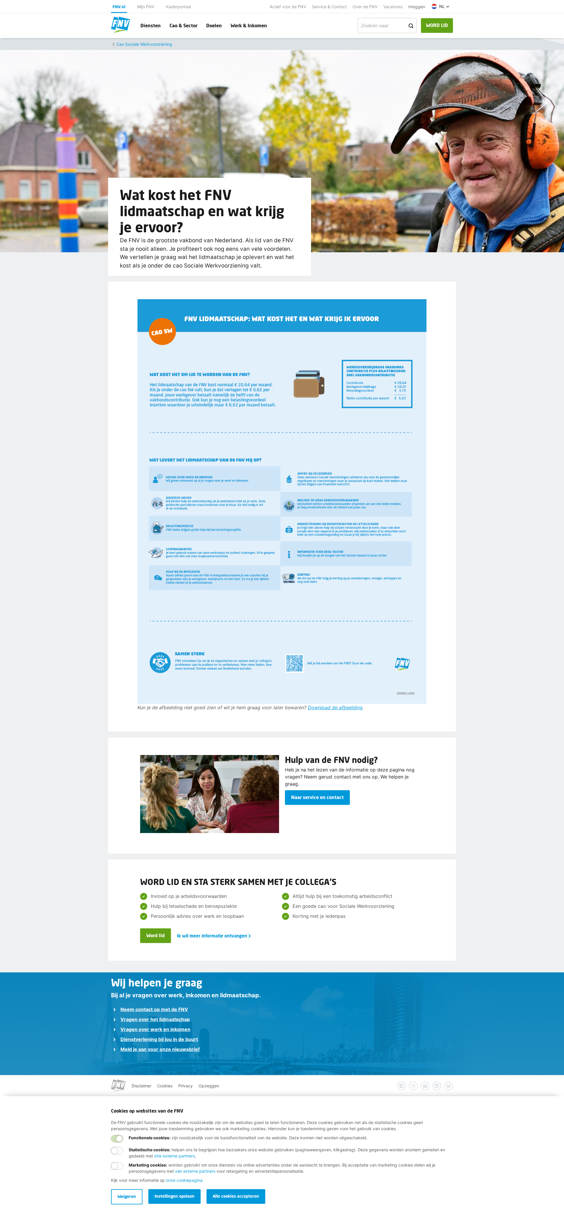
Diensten (150, 25)
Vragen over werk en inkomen (155, 1029)
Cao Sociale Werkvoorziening (144, 44)
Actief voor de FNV (288, 6)
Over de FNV (364, 6)
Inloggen (416, 6)
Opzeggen (209, 1085)
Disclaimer (141, 1085)
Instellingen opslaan (174, 1196)
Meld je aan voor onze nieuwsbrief (160, 1049)
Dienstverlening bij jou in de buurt (159, 1039)
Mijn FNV (145, 6)
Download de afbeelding (335, 707)
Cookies (164, 1085)
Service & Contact (329, 6)
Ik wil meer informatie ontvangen (212, 935)
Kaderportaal (178, 6)
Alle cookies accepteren (236, 1196)
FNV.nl (119, 6)
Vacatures (392, 6)
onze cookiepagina (184, 1180)
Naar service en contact (317, 797)
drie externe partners (174, 1155)
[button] (440, 6)
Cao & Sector (183, 25)
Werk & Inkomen (249, 25)
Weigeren (127, 1196)
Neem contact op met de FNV (154, 1009)
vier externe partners (195, 1171)
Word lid (155, 935)
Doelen (214, 25)
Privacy (185, 1085)
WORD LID (437, 25)
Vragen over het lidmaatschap (155, 1019)
